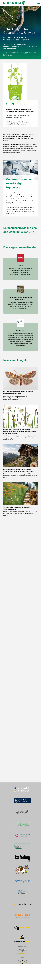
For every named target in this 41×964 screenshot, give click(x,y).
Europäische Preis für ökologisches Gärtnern (20, 134)
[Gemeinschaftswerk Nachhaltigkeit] (22, 835)
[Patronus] (22, 881)
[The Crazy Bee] (22, 950)
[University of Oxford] (22, 800)
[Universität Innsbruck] (22, 789)
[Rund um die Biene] (22, 938)
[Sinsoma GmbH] (14, 3)
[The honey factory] (22, 927)
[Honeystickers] (22, 904)
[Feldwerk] (22, 823)
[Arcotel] (22, 812)
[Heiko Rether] (22, 869)
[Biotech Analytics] (22, 846)
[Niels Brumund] (22, 892)
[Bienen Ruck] (22, 915)
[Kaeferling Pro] (22, 858)
